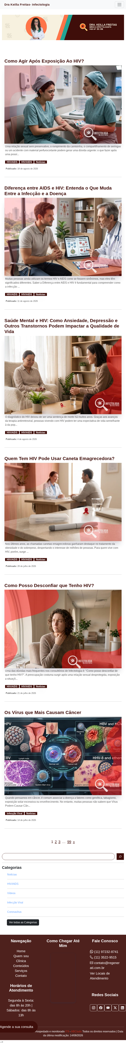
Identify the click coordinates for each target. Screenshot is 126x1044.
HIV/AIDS (12, 162)
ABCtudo (76, 1031)
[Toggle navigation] (119, 4)
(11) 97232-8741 (105, 952)
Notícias (40, 162)
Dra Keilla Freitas (27, 4)
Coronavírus (14, 911)
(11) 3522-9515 (104, 957)
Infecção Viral (14, 813)
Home (21, 951)
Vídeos (11, 893)
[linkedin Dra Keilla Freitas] (122, 1007)
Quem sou (21, 956)
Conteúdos (21, 966)
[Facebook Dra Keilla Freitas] (100, 1007)
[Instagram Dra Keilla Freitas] (93, 1007)
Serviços (21, 971)
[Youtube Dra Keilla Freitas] (108, 1007)
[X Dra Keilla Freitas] (115, 1007)
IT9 (67, 1031)
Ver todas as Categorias (23, 922)
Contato (21, 975)
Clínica (21, 961)
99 (69, 842)
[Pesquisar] (120, 856)
